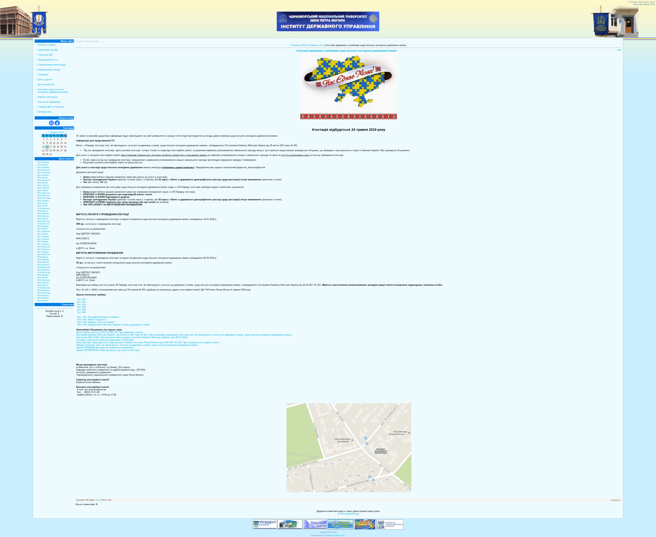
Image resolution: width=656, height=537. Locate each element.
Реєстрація (89, 41)
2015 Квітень (42, 183)
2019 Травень (43, 283)
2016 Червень (43, 216)
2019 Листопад (43, 293)
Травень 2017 (57, 132)
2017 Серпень (43, 244)
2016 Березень (43, 208)
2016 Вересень (43, 221)
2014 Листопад (43, 172)
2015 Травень (43, 185)
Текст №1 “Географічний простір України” (97, 317)
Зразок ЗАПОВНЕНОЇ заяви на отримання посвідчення (104, 347)
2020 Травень (43, 298)
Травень (313, 45)
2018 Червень (43, 262)
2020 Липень (42, 300)
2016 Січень (42, 203)
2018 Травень (43, 260)
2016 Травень (43, 213)
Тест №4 (81, 307)
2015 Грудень (43, 201)
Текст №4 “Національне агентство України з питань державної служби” (113, 324)
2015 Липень (42, 190)
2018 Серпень (43, 265)
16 (47, 146)
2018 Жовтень (43, 270)
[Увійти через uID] (51, 122)
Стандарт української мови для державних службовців (104, 340)
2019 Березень (43, 280)
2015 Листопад (43, 198)
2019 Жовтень (43, 290)
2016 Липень (42, 219)
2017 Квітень (42, 234)
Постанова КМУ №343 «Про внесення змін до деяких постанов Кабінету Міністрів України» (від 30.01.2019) (131, 337)
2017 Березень (43, 231)
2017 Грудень (43, 252)
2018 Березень (43, 254)
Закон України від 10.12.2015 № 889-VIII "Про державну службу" (109, 332)
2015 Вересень (43, 193)
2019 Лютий (42, 277)
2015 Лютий (42, 178)
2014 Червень (43, 162)
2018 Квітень (42, 257)
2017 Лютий (42, 229)
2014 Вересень (43, 170)
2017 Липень (42, 242)
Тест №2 (81, 302)
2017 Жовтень (43, 249)
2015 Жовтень (43, 195)
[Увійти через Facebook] (57, 122)
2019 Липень (42, 285)
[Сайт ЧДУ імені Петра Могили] (24, 36)
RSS (653, 4)
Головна (80, 41)
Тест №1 (81, 299)
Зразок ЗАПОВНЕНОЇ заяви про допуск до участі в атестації (107, 350)
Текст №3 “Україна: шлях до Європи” (95, 322)
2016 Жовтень (43, 224)
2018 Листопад (43, 272)
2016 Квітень (42, 211)
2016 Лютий (42, 206)
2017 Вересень (43, 247)
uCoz (343, 535)
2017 (304, 45)
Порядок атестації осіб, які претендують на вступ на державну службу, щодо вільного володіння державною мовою (137, 345)
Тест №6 (81, 312)
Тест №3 (81, 304)
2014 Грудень (43, 175)
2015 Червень (43, 188)
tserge (97, 500)
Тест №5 (81, 309)
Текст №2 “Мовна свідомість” (91, 319)
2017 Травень (43, 236)
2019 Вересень (43, 288)
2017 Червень (43, 239)
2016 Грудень (43, 226)
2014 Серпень (43, 167)
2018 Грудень (43, 275)
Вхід (97, 41)
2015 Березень (43, 180)
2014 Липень (42, 165)
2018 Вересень (43, 267)
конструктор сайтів (331, 535)
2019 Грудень (43, 295)
